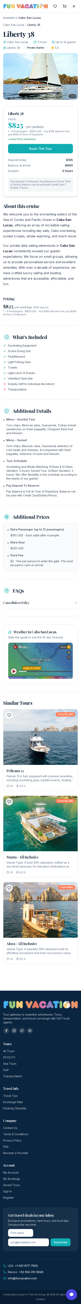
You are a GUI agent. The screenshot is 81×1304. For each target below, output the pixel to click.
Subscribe (60, 1242)
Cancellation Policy (16, 603)
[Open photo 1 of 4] (40, 76)
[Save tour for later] (9, 715)
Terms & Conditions (15, 1134)
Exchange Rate (13, 1102)
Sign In (7, 1191)
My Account (10, 1172)
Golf (5, 1070)
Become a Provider (15, 1153)
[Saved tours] (55, 6)
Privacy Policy (12, 1140)
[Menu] (74, 6)
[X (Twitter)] (22, 1030)
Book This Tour (40, 149)
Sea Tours (10, 1063)
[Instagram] (14, 1030)
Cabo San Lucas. (14, 24)
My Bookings (11, 1178)
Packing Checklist (14, 1108)
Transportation (12, 1076)
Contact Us (10, 1128)
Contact (40, 1299)
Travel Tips (10, 1095)
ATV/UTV (9, 1057)
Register (8, 1197)
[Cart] (64, 6)
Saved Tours (11, 1185)
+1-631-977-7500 (26, 1265)
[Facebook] (6, 1030)
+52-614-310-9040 (31, 1272)
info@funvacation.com (22, 1278)
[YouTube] (30, 1030)
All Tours (8, 1051)
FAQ (5, 1146)
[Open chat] (71, 1294)
